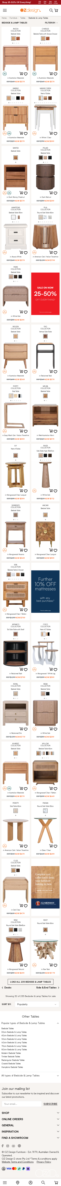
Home (4, 18)
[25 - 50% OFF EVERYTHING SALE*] (45, 293)
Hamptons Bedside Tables (12, 1067)
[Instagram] (7, 1145)
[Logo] (30, 10)
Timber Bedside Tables (10, 1056)
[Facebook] (2, 1145)
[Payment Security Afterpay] (19, 1168)
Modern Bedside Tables (11, 1053)
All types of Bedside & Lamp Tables (20, 1075)
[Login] (32, 1181)
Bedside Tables (7, 1028)
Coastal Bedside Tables (11, 1063)
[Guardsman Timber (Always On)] (45, 887)
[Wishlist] (27, 76)
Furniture (13, 18)
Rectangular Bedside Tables (13, 1060)
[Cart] (56, 1181)
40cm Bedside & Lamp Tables (14, 1035)
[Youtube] (13, 1145)
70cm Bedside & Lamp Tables (14, 1046)
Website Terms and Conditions (18, 1161)
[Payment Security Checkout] (3, 1168)
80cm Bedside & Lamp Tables (14, 1049)
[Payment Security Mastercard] (14, 1168)
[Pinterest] (19, 1145)
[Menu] (6, 1181)
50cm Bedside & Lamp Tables (14, 1039)
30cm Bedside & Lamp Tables (14, 1032)
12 (56, 103)
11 (54, 103)
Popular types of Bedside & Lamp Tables (23, 1023)
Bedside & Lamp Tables (38, 18)
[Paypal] (23, 1168)
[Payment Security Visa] (8, 1168)
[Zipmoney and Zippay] (28, 1168)
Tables (22, 18)
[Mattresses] (45, 591)
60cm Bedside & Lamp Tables (14, 1042)
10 (52, 103)
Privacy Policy (44, 1161)
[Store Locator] (19, 1181)
